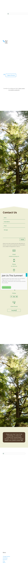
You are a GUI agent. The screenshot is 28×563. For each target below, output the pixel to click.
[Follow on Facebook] (4, 11)
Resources (5, 559)
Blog (4, 561)
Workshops (5, 558)
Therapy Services (6, 556)
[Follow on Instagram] (9, 11)
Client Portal (11, 75)
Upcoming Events (6, 287)
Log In (13, 310)
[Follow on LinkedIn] (6, 11)
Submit (22, 239)
